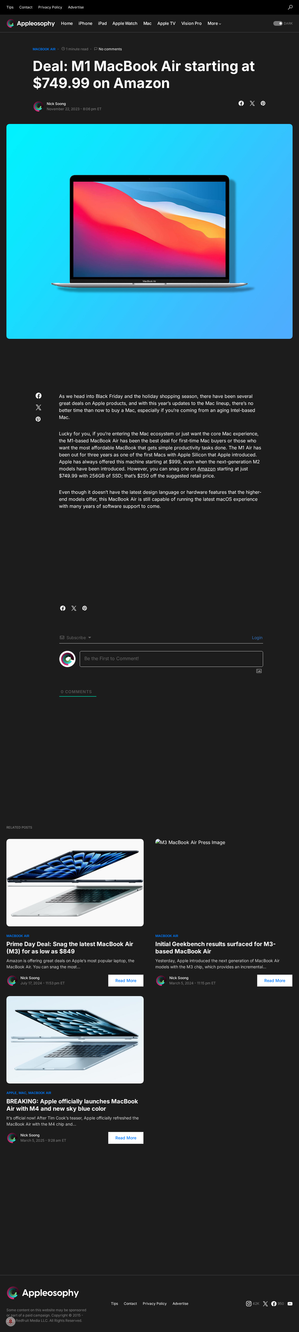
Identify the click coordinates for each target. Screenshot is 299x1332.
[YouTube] (290, 1303)
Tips (9, 7)
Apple (11, 1093)
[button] (290, 7)
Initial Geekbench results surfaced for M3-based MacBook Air (215, 948)
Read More (125, 980)
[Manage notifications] (10, 1321)
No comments (110, 49)
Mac (22, 1093)
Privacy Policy (50, 7)
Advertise (76, 7)
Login (257, 637)
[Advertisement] (149, 364)
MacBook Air (44, 49)
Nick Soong (56, 103)
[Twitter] (265, 1303)
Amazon (206, 469)
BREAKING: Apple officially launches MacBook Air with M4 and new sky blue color (72, 1105)
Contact (25, 7)
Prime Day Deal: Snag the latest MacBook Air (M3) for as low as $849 (69, 948)
